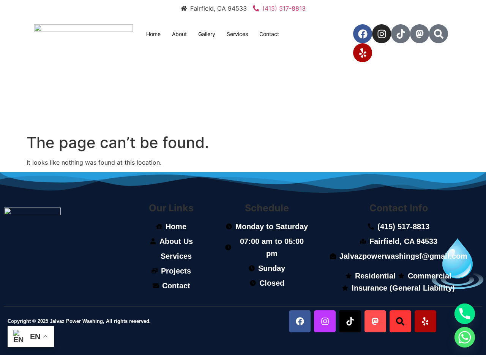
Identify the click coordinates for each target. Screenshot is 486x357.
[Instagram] (381, 33)
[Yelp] (362, 52)
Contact (269, 34)
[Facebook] (362, 33)
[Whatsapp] (464, 337)
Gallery (206, 34)
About (179, 34)
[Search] (438, 33)
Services (237, 34)
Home (153, 34)
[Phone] (464, 314)
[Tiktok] (400, 33)
